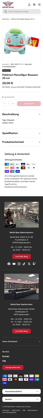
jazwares (5, 64)
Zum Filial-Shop (21, 256)
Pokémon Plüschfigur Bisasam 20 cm (23, 19)
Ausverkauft (29, 104)
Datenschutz (16, 410)
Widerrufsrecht (33, 410)
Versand (14, 87)
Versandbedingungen (9, 412)
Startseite (5, 19)
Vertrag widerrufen (12, 367)
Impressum (6, 410)
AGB (23, 410)
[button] (34, 4)
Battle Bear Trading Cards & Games (19, 407)
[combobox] (21, 11)
